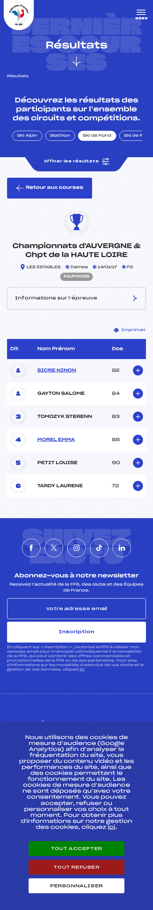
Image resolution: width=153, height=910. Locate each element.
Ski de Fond (97, 136)
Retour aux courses (54, 188)
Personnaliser (76, 886)
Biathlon (60, 136)
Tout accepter (76, 848)
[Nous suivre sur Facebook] (31, 548)
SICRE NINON (57, 370)
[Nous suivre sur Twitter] (54, 548)
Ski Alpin (27, 136)
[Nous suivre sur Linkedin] (122, 548)
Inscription (76, 632)
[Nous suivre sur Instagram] (76, 548)
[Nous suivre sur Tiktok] (99, 548)
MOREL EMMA (56, 440)
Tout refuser (76, 867)
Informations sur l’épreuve (56, 298)
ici (81, 669)
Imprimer (133, 330)
